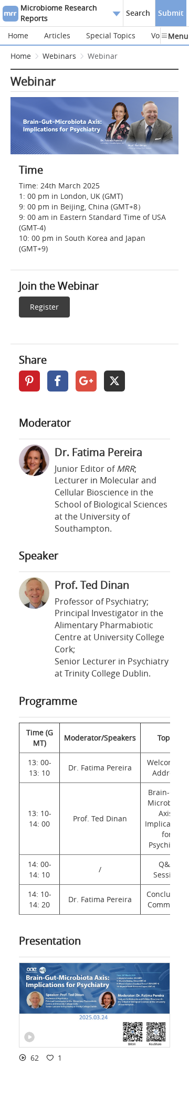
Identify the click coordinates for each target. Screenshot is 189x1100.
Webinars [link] (59, 56)
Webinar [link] (103, 56)
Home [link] (20, 56)
